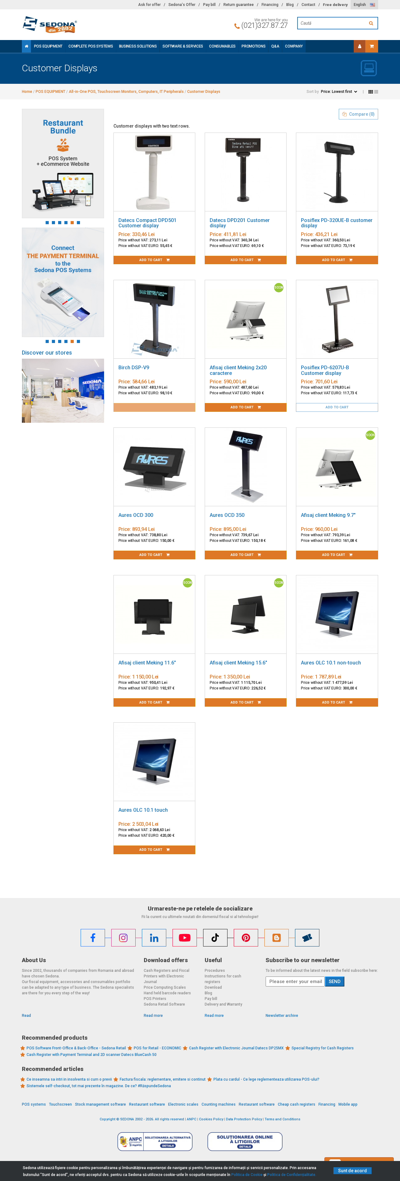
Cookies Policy (211, 1119)
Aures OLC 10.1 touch (143, 810)
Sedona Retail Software (164, 1004)
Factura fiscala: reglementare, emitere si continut (163, 1079)
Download (213, 987)
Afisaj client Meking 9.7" (328, 515)
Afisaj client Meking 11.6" (147, 663)
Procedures (215, 970)
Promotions (253, 46)
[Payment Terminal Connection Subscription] (63, 282)
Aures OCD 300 (135, 515)
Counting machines (219, 1104)
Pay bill (209, 5)
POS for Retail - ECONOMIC (157, 1048)
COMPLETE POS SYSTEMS (90, 46)
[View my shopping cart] (371, 46)
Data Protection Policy (244, 1119)
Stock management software (100, 1104)
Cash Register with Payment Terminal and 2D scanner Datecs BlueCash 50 (92, 1054)
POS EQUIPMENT (48, 46)
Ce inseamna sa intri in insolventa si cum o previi (69, 1079)
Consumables (222, 46)
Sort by (313, 91)
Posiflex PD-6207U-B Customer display (325, 370)
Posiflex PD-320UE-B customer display (336, 223)
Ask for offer (149, 5)
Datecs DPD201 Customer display (240, 223)
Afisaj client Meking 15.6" (238, 663)
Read (26, 1015)
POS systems (34, 1104)
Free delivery (335, 5)
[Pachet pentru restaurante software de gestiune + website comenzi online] (63, 164)
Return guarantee (238, 5)
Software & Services (182, 46)
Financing (270, 5)
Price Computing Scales (165, 987)
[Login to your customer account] (360, 46)
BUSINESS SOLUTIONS (138, 46)
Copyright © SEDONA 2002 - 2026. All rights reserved (142, 1119)
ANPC (191, 1119)
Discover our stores (47, 352)
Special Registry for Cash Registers (323, 1048)
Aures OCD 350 (227, 515)
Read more (153, 1015)
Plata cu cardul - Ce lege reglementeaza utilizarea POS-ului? (266, 1079)
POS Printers (155, 999)
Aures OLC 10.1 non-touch (331, 663)
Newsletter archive (282, 1015)
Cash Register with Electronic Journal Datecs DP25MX (236, 1048)
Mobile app (348, 1104)
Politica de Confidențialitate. (291, 1175)
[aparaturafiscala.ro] (78, 25)
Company (293, 46)
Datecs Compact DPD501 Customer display (147, 223)
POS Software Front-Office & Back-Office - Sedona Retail (76, 1048)
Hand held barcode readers (167, 993)
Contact (308, 5)
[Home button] (26, 46)
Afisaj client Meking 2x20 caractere (238, 370)
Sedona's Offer (181, 5)
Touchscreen (60, 1104)
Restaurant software (147, 1104)
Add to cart (151, 260)
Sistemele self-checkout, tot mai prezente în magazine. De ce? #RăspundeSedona (99, 1086)
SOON (278, 287)
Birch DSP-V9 (133, 368)
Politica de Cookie (246, 1175)
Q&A (275, 46)
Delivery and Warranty (223, 1004)
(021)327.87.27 (264, 25)
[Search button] (372, 23)
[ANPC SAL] (155, 1141)
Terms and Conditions (282, 1119)
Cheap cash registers (296, 1104)
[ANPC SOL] (245, 1141)
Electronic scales (183, 1104)
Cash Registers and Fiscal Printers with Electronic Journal (166, 976)
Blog (290, 5)
